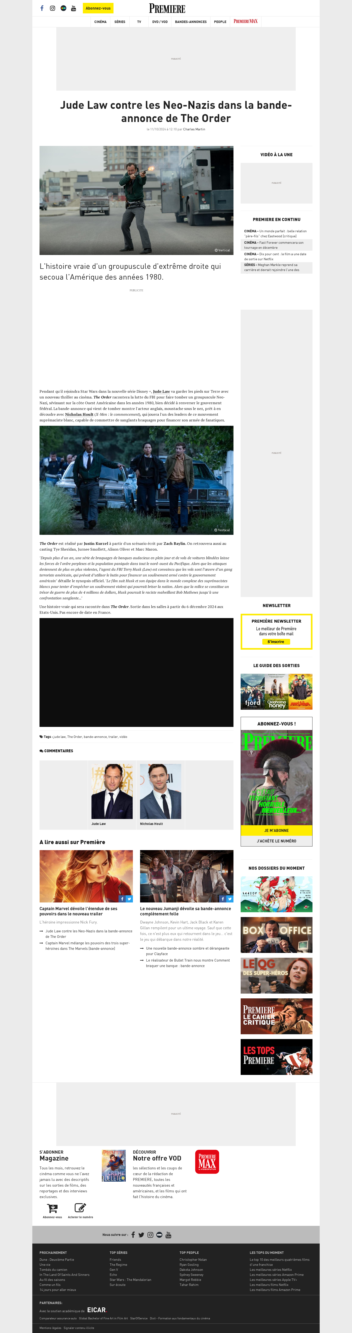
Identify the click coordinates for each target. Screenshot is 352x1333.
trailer (113, 737)
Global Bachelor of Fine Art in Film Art (103, 1318)
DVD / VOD (160, 22)
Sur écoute (117, 1285)
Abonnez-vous (98, 8)
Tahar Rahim (189, 1285)
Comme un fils (50, 1285)
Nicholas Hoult (151, 824)
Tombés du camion (53, 1269)
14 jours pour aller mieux (58, 1290)
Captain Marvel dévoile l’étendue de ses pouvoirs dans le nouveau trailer (78, 911)
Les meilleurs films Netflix (269, 1285)
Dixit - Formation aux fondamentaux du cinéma (180, 1318)
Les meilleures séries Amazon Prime (277, 1274)
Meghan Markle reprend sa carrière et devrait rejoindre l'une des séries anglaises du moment (271, 268)
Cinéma (100, 22)
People (220, 22)
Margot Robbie (190, 1280)
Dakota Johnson (191, 1269)
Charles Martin (194, 129)
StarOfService (139, 1318)
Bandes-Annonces (191, 22)
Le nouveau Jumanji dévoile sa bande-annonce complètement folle (185, 911)
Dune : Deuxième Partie (57, 1259)
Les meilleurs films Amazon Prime (275, 1290)
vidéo (123, 737)
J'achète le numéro (276, 841)
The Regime (118, 1264)
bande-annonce (95, 737)
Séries (119, 22)
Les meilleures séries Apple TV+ (273, 1280)
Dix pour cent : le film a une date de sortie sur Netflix (275, 256)
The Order (74, 737)
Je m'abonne (276, 830)
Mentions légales (50, 1328)
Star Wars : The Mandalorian (130, 1280)
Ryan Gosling (189, 1264)
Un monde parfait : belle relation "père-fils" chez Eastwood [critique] (275, 233)
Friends (115, 1259)
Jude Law (98, 824)
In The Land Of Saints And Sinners (65, 1274)
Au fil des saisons (52, 1280)
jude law (59, 737)
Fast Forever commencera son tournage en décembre (274, 244)
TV (139, 22)
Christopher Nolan (193, 1259)
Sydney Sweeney (191, 1274)
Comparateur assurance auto (58, 1318)
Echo (113, 1274)
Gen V (114, 1269)
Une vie (45, 1264)
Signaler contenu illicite (79, 1328)
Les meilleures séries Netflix (271, 1269)
